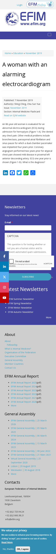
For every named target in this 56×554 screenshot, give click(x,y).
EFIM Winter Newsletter (20, 307)
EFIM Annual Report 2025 (24, 382)
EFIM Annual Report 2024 (24, 386)
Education (18, 53)
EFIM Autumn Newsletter (20, 312)
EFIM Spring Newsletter (20, 303)
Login (19, 4)
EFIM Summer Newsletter (21, 299)
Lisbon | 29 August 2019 (23, 466)
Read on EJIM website (15, 115)
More (48, 317)
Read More (7, 542)
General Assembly (14, 360)
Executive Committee (15, 356)
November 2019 (34, 53)
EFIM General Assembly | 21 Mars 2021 (31, 454)
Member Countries (14, 363)
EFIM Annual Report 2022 (24, 394)
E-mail (9, 222)
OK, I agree (23, 549)
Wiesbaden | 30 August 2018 (25, 470)
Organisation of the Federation (20, 352)
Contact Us (10, 367)
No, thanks (8, 548)
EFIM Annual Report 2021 (24, 397)
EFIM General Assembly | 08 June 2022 (30, 451)
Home (8, 53)
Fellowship (12, 344)
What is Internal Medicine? (18, 348)
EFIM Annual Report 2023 (24, 390)
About (8, 341)
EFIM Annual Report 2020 (24, 401)
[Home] (26, 18)
